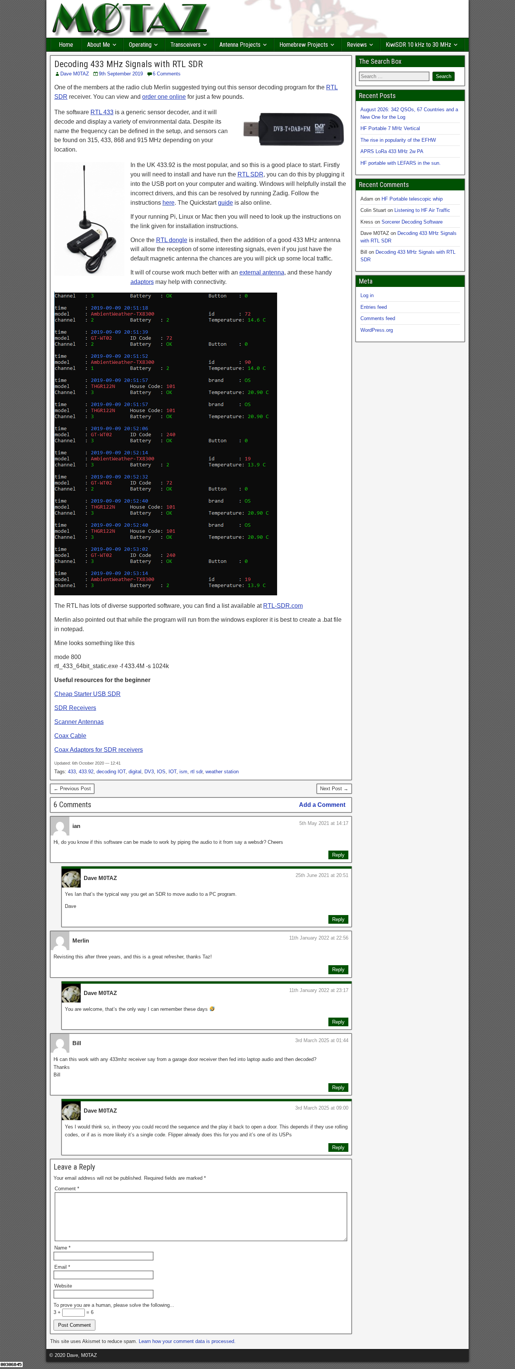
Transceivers (185, 44)
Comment (67, 1188)
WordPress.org (376, 330)
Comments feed (377, 318)
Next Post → (334, 788)
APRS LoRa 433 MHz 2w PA (391, 151)
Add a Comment (322, 805)
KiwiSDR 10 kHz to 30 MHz (418, 44)
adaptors (142, 282)
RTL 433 (101, 112)
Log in (367, 295)
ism (183, 771)
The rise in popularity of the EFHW (398, 140)
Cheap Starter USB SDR (87, 694)
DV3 (149, 771)
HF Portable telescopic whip (412, 199)
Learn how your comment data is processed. (187, 1341)
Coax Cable (70, 736)
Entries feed (373, 307)
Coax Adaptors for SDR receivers (98, 750)
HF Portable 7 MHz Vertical (390, 128)
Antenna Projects (240, 44)
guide (225, 202)
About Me (98, 44)
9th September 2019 (121, 74)
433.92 (86, 771)
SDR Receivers (75, 708)
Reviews (357, 44)
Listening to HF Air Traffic (422, 210)
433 (72, 771)
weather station (222, 771)
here (168, 202)
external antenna (261, 272)
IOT (172, 771)
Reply (338, 855)
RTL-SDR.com (283, 605)
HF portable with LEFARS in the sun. (400, 163)
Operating (140, 44)
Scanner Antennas (79, 722)
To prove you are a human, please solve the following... (114, 1305)
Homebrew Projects (303, 44)
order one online (164, 97)
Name (62, 1248)
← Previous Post (72, 788)
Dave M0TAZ (74, 74)
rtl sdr (196, 771)
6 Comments (167, 74)
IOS (161, 771)
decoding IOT (111, 771)
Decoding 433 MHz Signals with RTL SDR (128, 64)
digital (135, 771)
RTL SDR (251, 174)
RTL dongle (171, 240)
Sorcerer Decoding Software (412, 222)
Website (63, 1286)
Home (66, 44)
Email (62, 1267)
